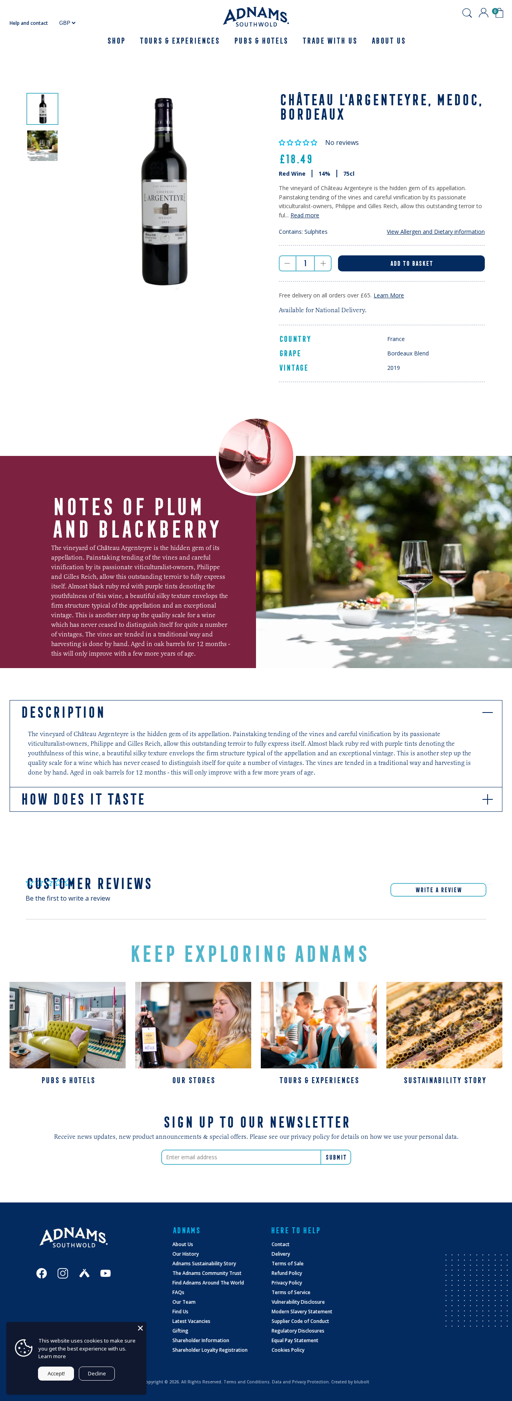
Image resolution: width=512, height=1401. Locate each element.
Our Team (184, 1302)
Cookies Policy (288, 1350)
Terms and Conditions (247, 1382)
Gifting (180, 1330)
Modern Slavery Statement (302, 1311)
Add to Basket (411, 263)
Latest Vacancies (191, 1321)
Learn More (389, 295)
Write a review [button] (438, 889)
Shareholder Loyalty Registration (210, 1350)
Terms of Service (291, 1292)
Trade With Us (329, 40)
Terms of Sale (288, 1263)
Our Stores (193, 1080)
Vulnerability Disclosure (298, 1302)
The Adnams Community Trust (207, 1273)
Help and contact (29, 23)
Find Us (180, 1311)
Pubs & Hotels (261, 40)
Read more (304, 215)
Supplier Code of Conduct (300, 1321)
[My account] (483, 13)
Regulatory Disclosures (298, 1330)
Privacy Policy (287, 1282)
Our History (185, 1253)
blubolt (361, 1382)
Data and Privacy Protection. (301, 1382)
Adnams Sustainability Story (204, 1263)
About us (388, 40)
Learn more (52, 1356)
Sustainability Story (444, 1080)
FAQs (178, 1292)
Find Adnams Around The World (208, 1282)
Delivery (281, 1253)
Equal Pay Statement (295, 1340)
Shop (116, 40)
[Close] (140, 1328)
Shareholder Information (200, 1340)
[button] (299, 143)
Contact (281, 1244)
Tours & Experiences (179, 40)
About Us (182, 1244)
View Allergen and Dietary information (436, 231)
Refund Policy (287, 1273)
